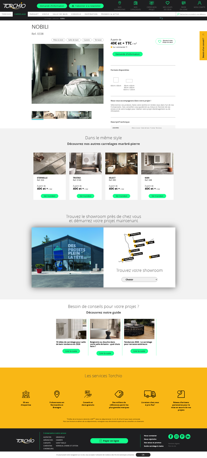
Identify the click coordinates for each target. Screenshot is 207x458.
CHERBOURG (48, 448)
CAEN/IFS (47, 443)
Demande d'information (52, 5)
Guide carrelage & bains (154, 446)
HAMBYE (59, 440)
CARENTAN (47, 446)
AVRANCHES (48, 440)
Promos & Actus (110, 14)
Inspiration (91, 14)
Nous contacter (150, 435)
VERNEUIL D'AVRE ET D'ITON (67, 446)
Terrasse (98, 40)
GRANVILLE (60, 437)
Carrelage (20, 14)
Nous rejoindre (150, 439)
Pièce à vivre (58, 40)
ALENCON (47, 437)
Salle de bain (60, 14)
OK (143, 454)
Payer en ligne (111, 440)
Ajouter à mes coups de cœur (167, 41)
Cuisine (87, 40)
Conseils (76, 14)
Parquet (34, 14)
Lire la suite (71, 351)
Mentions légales (174, 443)
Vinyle (45, 14)
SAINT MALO (61, 443)
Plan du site (172, 446)
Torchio (6, 14)
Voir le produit (49, 196)
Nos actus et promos (152, 442)
